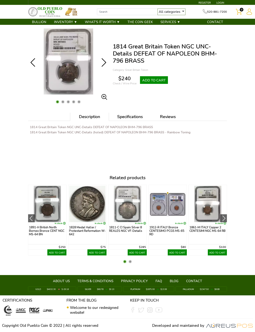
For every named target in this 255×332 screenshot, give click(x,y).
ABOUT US (61, 281)
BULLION (39, 22)
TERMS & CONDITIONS (95, 281)
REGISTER (204, 3)
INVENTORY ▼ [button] (65, 22)
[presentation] (31, 218)
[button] (57, 102)
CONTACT (215, 22)
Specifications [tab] (130, 116)
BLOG (174, 281)
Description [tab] (89, 116)
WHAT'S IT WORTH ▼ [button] (102, 22)
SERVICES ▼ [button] (170, 22)
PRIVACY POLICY (134, 281)
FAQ (158, 281)
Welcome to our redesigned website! (94, 310)
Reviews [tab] (168, 116)
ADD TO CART (154, 80)
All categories (170, 11)
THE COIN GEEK (140, 22)
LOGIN (220, 3)
